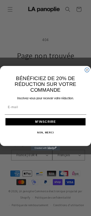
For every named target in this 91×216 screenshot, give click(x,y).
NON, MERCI (45, 132)
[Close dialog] (87, 70)
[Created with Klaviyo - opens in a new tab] (45, 148)
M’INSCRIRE (45, 121)
